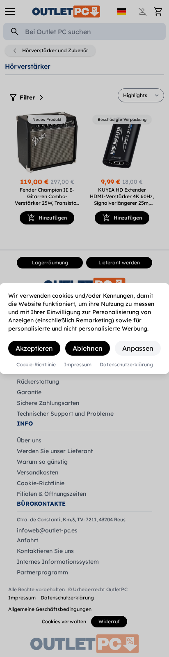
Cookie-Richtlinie (36, 364)
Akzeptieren (34, 348)
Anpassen (137, 348)
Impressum (77, 364)
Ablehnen (88, 348)
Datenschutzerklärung (126, 364)
